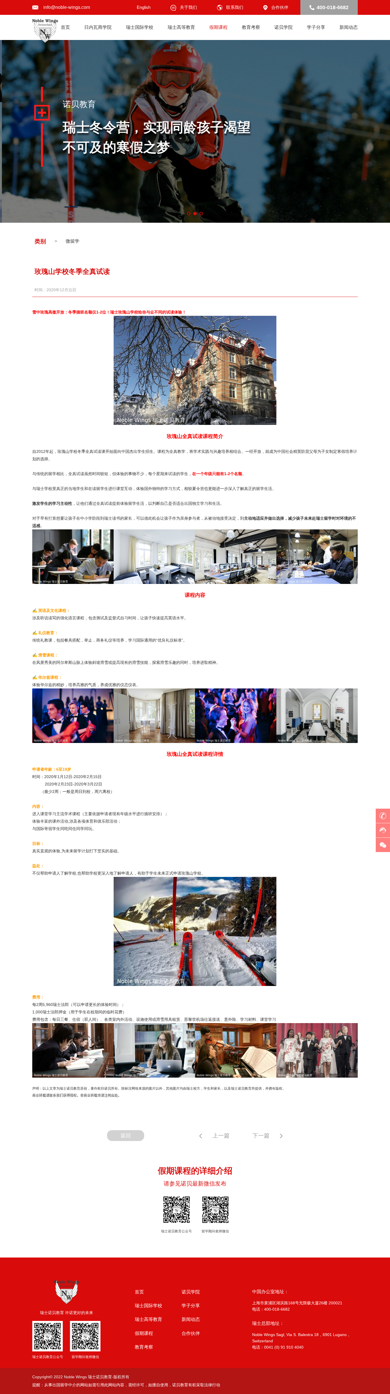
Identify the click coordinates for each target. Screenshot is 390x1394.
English (143, 7)
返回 (125, 1135)
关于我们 (188, 7)
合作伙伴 (279, 7)
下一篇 (261, 1135)
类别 (40, 241)
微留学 (72, 241)
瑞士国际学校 (139, 27)
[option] (195, 131)
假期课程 (218, 27)
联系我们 (234, 7)
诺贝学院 (283, 27)
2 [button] (195, 213)
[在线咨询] (383, 830)
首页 (65, 27)
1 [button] (188, 213)
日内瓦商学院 (98, 27)
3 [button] (201, 213)
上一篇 (221, 1135)
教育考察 (251, 27)
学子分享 (316, 27)
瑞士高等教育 (181, 27)
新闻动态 (348, 27)
